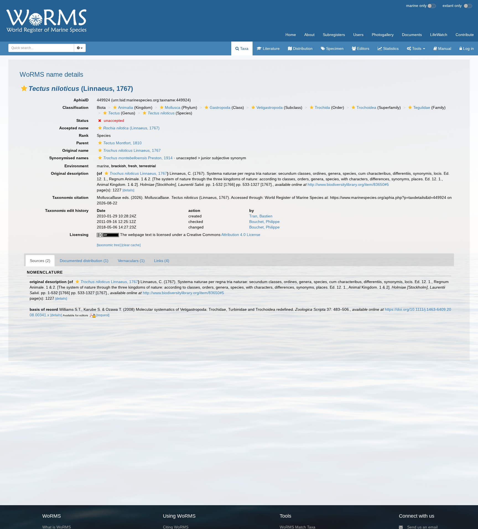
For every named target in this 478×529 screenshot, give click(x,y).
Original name (75, 150)
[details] (128, 190)
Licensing (79, 234)
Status (82, 120)
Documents (412, 34)
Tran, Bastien (260, 216)
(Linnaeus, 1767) (131, 128)
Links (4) (161, 260)
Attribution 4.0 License (240, 234)
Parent (82, 143)
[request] (102, 315)
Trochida (322, 107)
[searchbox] (40, 48)
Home (290, 34)
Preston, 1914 (138, 158)
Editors (362, 48)
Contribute (465, 34)
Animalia (125, 107)
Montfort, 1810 (122, 143)
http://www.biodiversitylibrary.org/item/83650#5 (348, 184)
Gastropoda (220, 107)
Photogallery (383, 34)
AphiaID (81, 100)
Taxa (243, 48)
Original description (70, 173)
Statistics (390, 48)
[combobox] (41, 48)
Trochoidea (366, 107)
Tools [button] (416, 48)
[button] (24, 88)
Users (358, 34)
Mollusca (172, 107)
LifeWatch (438, 34)
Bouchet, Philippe (264, 221)
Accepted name (74, 128)
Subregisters (334, 34)
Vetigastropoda (269, 107)
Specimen (334, 48)
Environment (76, 166)
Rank (84, 135)
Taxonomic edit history (67, 210)
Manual (444, 48)
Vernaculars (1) (131, 260)
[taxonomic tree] (109, 245)
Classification (76, 107)
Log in (468, 48)
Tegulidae (421, 107)
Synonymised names (69, 158)
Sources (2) (40, 260)
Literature (271, 48)
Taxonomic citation (70, 197)
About (309, 34)
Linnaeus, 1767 (132, 150)
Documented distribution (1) (84, 260)
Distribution (302, 48)
